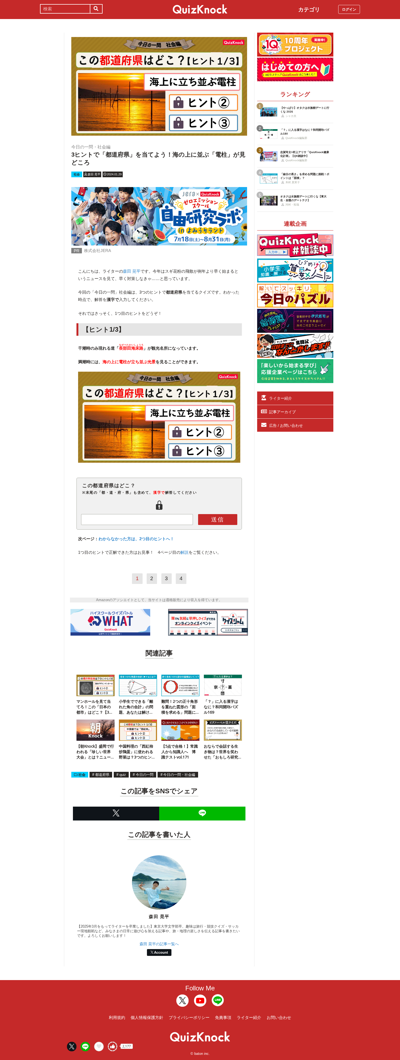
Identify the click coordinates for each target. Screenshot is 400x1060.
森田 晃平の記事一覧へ (159, 944)
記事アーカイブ (282, 412)
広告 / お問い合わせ (286, 425)
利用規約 (117, 1017)
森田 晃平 (131, 271)
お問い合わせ (279, 1017)
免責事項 (223, 1017)
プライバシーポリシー (189, 1017)
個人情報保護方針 (147, 1017)
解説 (184, 552)
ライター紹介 (280, 398)
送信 (217, 519)
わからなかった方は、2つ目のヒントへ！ (136, 538)
